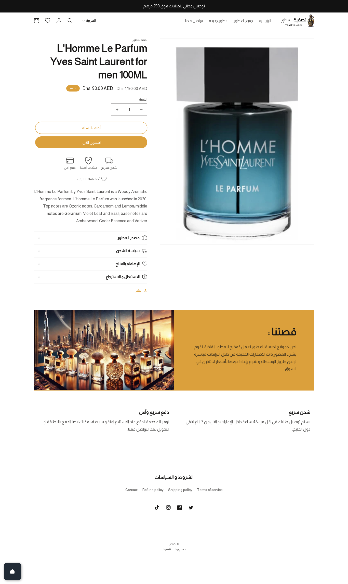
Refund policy (153, 490)
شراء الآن (91, 142)
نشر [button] (138, 290)
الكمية (143, 99)
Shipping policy (180, 490)
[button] (70, 20)
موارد (164, 549)
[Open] (12, 571)
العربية (91, 20)
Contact (131, 490)
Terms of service (210, 490)
